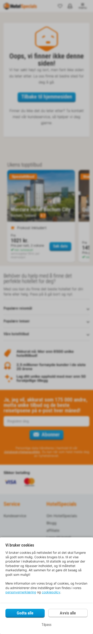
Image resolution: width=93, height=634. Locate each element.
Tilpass (46, 625)
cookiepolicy (51, 592)
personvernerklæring (20, 592)
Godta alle (25, 613)
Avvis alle (68, 613)
